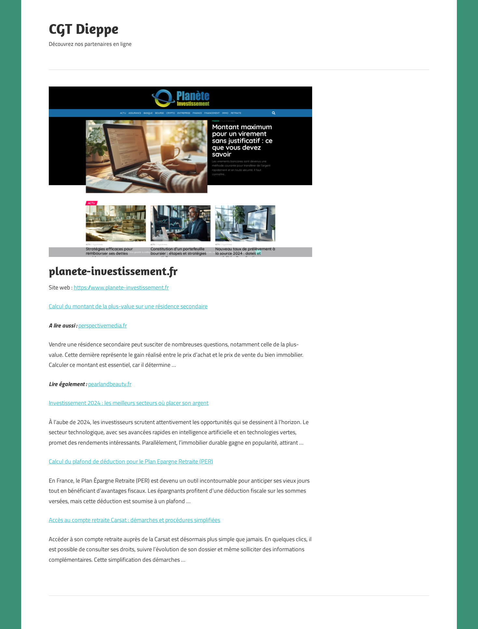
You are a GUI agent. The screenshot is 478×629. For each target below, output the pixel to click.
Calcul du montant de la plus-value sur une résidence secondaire (128, 306)
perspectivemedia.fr (102, 325)
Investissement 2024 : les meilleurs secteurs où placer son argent (128, 402)
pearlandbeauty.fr (109, 384)
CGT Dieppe (83, 28)
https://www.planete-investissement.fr (121, 287)
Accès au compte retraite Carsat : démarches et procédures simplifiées (134, 519)
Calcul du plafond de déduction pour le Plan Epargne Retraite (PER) (131, 461)
